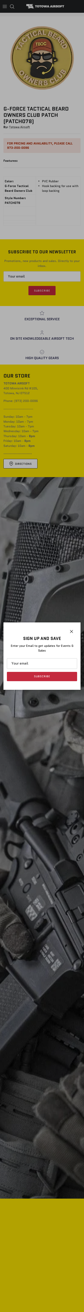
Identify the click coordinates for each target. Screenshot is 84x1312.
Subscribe (42, 676)
